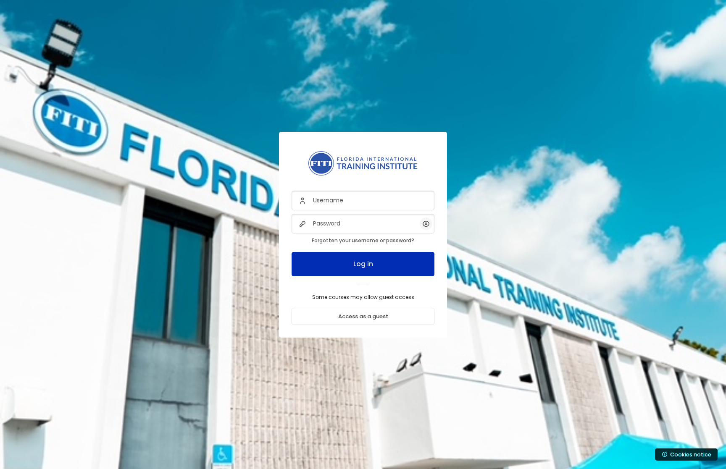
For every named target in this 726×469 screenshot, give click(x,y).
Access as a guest (363, 316)
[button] (426, 223)
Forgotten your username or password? (363, 240)
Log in (363, 264)
